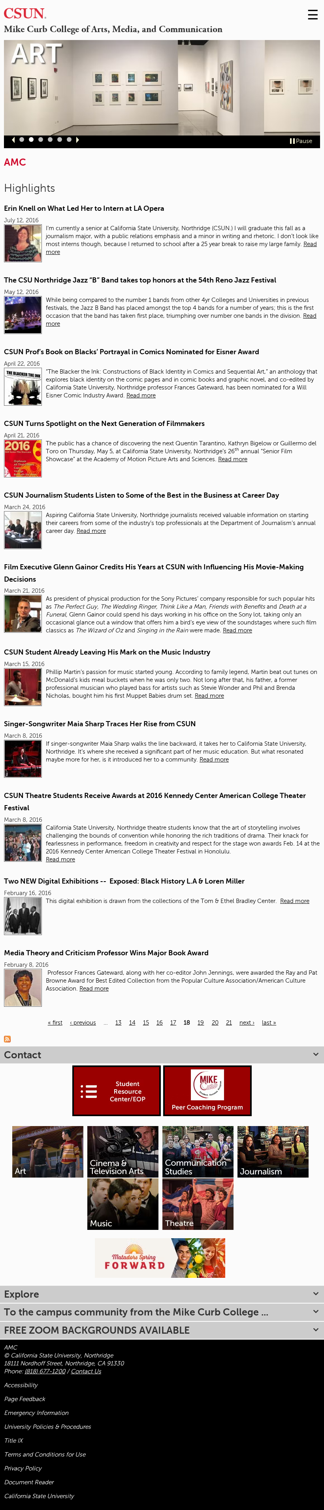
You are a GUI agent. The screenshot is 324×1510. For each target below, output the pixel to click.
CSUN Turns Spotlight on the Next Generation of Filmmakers (104, 424)
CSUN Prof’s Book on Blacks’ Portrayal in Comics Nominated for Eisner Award (131, 352)
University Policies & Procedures (47, 1427)
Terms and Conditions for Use (44, 1454)
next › (246, 1022)
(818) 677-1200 (44, 1371)
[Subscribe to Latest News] (9, 1038)
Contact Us (86, 1371)
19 (201, 1022)
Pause (304, 141)
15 (146, 1022)
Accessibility (21, 1385)
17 (173, 1022)
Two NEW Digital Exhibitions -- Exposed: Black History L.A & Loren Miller (124, 881)
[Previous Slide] (13, 140)
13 (118, 1022)
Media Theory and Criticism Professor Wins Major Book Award (106, 953)
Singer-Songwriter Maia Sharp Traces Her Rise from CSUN (100, 724)
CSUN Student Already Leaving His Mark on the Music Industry (107, 652)
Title (13, 1440)
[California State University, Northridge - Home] (25, 15)
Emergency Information (36, 1413)
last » (269, 1022)
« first (55, 1022)
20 (215, 1022)
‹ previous (83, 1022)
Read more (141, 395)
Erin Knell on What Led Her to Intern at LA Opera (84, 208)
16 (159, 1022)
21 (229, 1022)
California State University (39, 1496)
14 (132, 1022)
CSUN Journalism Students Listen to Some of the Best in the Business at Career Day (141, 495)
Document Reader (28, 1482)
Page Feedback (24, 1399)
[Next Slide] (77, 140)
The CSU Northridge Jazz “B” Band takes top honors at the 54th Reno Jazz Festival (140, 280)
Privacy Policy (22, 1468)
